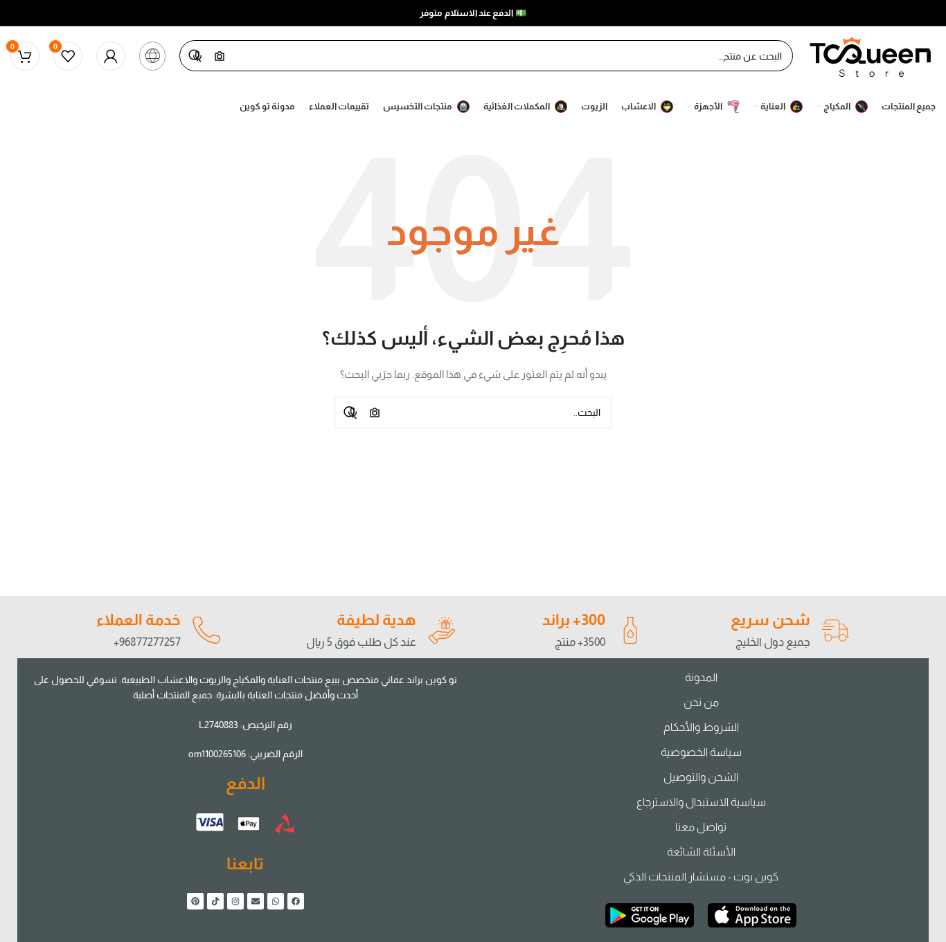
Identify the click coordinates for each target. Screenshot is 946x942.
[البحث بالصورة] (374, 412)
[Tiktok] (215, 901)
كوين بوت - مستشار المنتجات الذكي (700, 876)
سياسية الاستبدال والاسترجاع (701, 802)
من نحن (701, 702)
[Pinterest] (195, 901)
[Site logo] (871, 54)
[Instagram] (235, 901)
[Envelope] (255, 901)
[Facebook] (295, 901)
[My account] (110, 56)
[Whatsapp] (275, 901)
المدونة (701, 677)
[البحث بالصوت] (352, 412)
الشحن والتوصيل (700, 777)
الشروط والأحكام (701, 727)
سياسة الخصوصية (701, 752)
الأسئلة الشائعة (701, 852)
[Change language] (152, 56)
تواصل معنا (700, 827)
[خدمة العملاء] (205, 630)
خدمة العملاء (138, 619)
